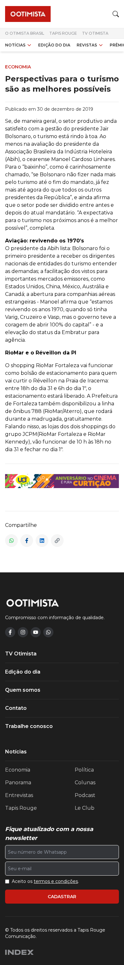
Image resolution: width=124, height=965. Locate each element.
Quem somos (22, 690)
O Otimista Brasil (24, 33)
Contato (16, 708)
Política (84, 770)
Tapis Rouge (63, 33)
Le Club (84, 808)
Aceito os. (45, 881)
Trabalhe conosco (29, 726)
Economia (17, 770)
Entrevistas (19, 795)
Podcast (85, 795)
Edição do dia (54, 45)
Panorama (18, 783)
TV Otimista (95, 33)
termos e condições (56, 881)
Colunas (85, 783)
